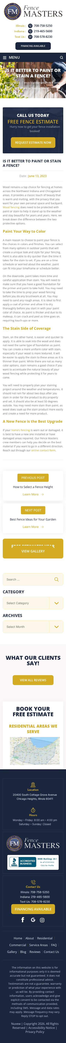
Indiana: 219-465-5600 (35, 897)
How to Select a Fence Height (33, 487)
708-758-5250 (43, 26)
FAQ (54, 945)
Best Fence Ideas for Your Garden (33, 519)
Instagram (43, 919)
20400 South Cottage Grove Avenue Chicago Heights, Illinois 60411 (35, 796)
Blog (23, 952)
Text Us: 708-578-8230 (35, 901)
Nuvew (16, 1024)
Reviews (35, 952)
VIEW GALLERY (33, 551)
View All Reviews (33, 680)
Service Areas (38, 945)
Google (33, 919)
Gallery (12, 952)
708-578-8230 (43, 37)
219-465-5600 (43, 31)
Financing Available (33, 46)
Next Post (33, 510)
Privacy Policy (34, 1032)
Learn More (30, 494)
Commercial (17, 945)
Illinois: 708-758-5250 (35, 892)
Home (18, 938)
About (29, 938)
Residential (44, 938)
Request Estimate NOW (33, 143)
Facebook (24, 919)
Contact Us (51, 952)
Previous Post (33, 478)
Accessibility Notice (41, 1028)
